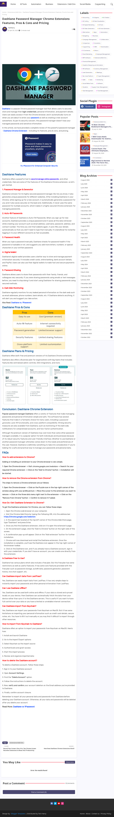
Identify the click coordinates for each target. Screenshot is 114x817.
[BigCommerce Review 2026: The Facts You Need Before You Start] (85, 161)
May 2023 (96, 310)
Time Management (102, 90)
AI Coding (86, 21)
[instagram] (62, 803)
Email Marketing (87, 54)
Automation (36, 4)
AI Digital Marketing (88, 25)
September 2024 (96, 253)
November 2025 (96, 214)
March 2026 (96, 199)
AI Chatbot (106, 17)
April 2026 (96, 195)
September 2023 (96, 295)
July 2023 (96, 303)
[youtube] (58, 803)
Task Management (88, 90)
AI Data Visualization (99, 21)
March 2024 (96, 272)
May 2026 (96, 192)
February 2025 (96, 245)
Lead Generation (87, 72)
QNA (84, 80)
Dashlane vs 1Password (24, 706)
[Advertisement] (39, 48)
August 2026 (96, 180)
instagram (106, 106)
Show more (70, 762)
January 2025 (96, 249)
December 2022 (96, 330)
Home (13, 4)
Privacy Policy (106, 814)
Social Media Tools (88, 83)
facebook (89, 106)
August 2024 (96, 257)
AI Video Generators (89, 28)
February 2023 (96, 322)
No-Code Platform (88, 76)
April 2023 (96, 314)
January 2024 (96, 280)
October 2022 (96, 337)
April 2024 (96, 268)
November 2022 (96, 333)
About (88, 814)
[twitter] (55, 803)
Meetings (99, 72)
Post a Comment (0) (39, 792)
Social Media (85, 4)
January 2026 (96, 207)
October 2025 (96, 218)
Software (100, 83)
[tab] (13, 4)
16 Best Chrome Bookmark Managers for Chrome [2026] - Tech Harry (101, 126)
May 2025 (96, 234)
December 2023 (96, 284)
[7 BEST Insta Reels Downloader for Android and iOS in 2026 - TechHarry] (85, 138)
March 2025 (96, 241)
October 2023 (96, 291)
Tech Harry (42, 814)
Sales (91, 80)
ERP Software (87, 58)
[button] (112, 4)
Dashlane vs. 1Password (21, 303)
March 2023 (96, 318)
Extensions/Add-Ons (14, 12)
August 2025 (96, 226)
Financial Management (89, 61)
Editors (96, 50)
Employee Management (103, 54)
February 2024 (96, 276)
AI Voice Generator (104, 28)
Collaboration (105, 39)
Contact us (96, 814)
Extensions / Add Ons (66, 4)
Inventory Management (101, 69)
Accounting (86, 17)
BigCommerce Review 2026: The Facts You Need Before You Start (100, 162)
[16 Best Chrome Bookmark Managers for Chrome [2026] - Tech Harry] (85, 126)
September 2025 (96, 222)
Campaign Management (90, 39)
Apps (95, 32)
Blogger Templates (18, 814)
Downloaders (105, 47)
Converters (97, 43)
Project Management (103, 76)
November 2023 (96, 287)
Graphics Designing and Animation (93, 65)
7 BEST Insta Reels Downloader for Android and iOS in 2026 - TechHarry (101, 138)
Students (85, 87)
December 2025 (96, 211)
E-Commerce (86, 50)
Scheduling (100, 80)
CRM (95, 47)
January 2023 (96, 326)
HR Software (86, 69)
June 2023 (96, 307)
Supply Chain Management (100, 87)
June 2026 (96, 188)
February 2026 (96, 203)
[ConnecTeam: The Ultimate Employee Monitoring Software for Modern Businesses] (85, 149)
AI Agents (96, 17)
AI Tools (23, 4)
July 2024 (96, 261)
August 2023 (96, 299)
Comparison (86, 43)
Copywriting (100, 4)
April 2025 (96, 238)
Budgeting (86, 36)
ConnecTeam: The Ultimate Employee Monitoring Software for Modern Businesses (101, 150)
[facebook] (51, 803)
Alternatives (86, 32)
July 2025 (96, 230)
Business (49, 4)
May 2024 (96, 264)
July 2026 (96, 184)
